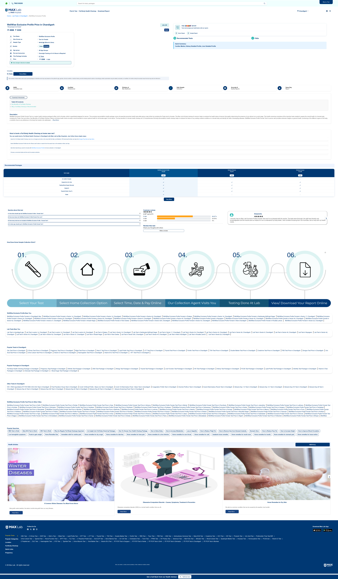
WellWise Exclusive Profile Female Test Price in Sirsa (97, 414)
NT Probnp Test (165, 539)
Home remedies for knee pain (136, 434)
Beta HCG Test (198, 536)
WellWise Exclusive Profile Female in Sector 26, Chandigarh (93, 318)
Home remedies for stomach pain (284, 434)
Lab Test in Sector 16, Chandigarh (120, 332)
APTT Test (63, 539)
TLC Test (72, 539)
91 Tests (41, 56)
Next (326, 217)
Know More (23, 74)
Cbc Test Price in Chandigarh (16, 350)
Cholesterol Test (135, 539)
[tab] (11, 536)
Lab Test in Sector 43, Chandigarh (217, 332)
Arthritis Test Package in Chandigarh (79, 369)
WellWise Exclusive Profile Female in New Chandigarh (229, 321)
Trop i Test (151, 536)
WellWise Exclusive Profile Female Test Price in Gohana (133, 405)
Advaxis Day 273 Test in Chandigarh (295, 387)
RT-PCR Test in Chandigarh (192, 541)
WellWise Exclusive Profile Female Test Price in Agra (24, 414)
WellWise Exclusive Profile (38, 148)
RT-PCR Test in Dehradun (173, 541)
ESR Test (43, 536)
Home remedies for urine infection (158, 434)
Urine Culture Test (26, 539)
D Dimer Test (33, 536)
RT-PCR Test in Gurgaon (122, 541)
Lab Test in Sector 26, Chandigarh (240, 332)
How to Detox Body (157, 431)
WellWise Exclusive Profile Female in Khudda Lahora (265, 321)
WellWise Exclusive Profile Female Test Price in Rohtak (60, 405)
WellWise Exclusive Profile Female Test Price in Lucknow (140, 409)
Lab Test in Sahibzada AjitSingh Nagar (145, 332)
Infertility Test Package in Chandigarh (305, 369)
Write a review (164, 230)
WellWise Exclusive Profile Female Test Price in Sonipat (214, 409)
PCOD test (266, 539)
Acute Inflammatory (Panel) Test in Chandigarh (218, 387)
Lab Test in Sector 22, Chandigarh (219, 334)
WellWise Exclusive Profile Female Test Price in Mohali (170, 405)
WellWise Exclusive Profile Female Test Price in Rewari (189, 411)
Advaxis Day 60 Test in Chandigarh (77, 389)
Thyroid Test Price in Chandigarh (175, 350)
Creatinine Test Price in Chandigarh (269, 350)
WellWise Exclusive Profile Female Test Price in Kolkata (113, 416)
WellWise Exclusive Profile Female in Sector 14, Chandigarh (62, 316)
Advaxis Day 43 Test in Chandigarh (28, 389)
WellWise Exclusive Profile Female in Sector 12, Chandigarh (102, 316)
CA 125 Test (123, 539)
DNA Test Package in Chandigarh (103, 369)
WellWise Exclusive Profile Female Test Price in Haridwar (76, 407)
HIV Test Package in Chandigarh (204, 369)
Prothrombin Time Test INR (264, 536)
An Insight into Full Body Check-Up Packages (101, 431)
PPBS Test (154, 539)
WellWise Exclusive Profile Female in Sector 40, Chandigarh (142, 316)
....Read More (55, 120)
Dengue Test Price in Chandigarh (313, 350)
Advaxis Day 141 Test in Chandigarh (271, 387)
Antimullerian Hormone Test (182, 536)
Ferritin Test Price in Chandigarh (197, 350)
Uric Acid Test (249, 536)
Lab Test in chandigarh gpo (15, 332)
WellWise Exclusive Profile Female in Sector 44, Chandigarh (191, 321)
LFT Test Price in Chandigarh (153, 350)
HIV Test (228, 536)
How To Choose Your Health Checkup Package (133, 431)
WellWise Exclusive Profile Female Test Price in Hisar (97, 405)
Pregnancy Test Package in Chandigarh (53, 369)
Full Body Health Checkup (87, 11)
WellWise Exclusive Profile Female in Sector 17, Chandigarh (296, 316)
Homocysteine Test (254, 539)
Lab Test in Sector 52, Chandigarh (50, 334)
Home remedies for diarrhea (114, 434)
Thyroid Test (100, 536)
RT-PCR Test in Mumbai (211, 541)
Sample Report (194, 33)
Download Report (103, 11)
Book (166, 30)
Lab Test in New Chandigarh (178, 334)
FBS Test (160, 536)
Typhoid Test (39, 539)
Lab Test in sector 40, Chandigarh (82, 332)
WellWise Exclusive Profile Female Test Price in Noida (230, 407)
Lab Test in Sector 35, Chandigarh (27, 334)
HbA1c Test (52, 536)
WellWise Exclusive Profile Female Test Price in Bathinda (102, 409)
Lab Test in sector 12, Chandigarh (59, 332)
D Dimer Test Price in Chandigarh (38, 350)
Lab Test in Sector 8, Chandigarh (263, 332)
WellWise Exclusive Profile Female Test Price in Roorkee (115, 411)
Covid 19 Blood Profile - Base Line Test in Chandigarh (96, 387)
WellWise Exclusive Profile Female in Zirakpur (178, 316)
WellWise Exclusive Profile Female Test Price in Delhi (24, 405)
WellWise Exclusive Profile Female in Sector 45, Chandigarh (172, 318)
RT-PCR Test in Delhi (155, 541)
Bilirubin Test (200, 539)
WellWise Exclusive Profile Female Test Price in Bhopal (301, 416)
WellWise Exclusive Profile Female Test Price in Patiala (40, 411)
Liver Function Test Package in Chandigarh (178, 369)
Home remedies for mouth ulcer (241, 434)
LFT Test (91, 536)
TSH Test (109, 536)
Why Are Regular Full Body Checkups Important (69, 431)
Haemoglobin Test (46, 541)
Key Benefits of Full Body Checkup (21, 104)
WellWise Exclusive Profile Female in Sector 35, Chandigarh (285, 318)
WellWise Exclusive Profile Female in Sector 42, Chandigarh (245, 318)
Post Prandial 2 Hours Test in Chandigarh (64, 387)
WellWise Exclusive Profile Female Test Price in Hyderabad (247, 414)
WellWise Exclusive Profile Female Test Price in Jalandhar (247, 405)
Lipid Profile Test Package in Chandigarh (278, 369)
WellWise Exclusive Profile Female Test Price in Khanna (133, 414)
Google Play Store (83, 139)
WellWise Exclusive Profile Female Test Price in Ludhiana (285, 405)
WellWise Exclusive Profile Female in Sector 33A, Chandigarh (150, 321)
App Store (91, 139)
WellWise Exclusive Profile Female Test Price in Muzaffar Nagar (229, 411)
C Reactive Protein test (84, 539)
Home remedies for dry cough (94, 434)
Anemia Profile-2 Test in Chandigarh (190, 387)
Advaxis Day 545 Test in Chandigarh (52, 389)
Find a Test (73, 11)
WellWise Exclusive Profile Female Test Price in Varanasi (269, 411)
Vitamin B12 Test (106, 541)
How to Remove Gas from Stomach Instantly (232, 431)
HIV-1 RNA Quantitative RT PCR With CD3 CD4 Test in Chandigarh (28, 387)
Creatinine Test (210, 536)
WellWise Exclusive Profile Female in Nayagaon (208, 318)
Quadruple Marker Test (228, 539)
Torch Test (145, 539)
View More (169, 199)
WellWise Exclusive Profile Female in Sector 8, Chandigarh (133, 318)
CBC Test (24, 536)
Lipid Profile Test (72, 536)
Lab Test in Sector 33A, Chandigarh (132, 334)
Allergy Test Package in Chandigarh (127, 369)
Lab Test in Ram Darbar (112, 334)
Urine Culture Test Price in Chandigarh (40, 353)
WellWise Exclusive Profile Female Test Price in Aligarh (225, 416)
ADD (163, 175)
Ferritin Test (133, 536)
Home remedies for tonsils (262, 434)
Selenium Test (177, 539)
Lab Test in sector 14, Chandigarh (36, 332)
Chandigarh (303, 11)
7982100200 (18, 3)
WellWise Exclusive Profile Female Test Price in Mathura (60, 414)
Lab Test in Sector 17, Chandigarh (170, 332)
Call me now (186, 577)
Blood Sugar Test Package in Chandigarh (64, 371)
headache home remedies (220, 434)
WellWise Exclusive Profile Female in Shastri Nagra (79, 321)
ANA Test (168, 536)
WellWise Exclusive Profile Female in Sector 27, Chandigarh (42, 321)
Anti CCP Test (98, 539)
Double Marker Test (121, 536)
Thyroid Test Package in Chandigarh (151, 369)
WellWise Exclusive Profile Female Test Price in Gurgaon (267, 407)
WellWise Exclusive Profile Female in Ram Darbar (113, 321)
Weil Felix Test (188, 539)
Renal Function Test (51, 539)
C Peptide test (25, 541)
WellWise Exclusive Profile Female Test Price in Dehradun (37, 407)
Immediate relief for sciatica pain (71, 434)
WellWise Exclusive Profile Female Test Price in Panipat (77, 411)
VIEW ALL (312, 445)
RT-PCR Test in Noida (139, 541)
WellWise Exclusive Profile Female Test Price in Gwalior (177, 409)
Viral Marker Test (93, 541)
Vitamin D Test (276, 539)
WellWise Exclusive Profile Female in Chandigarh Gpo (24, 316)
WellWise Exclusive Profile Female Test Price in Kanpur (152, 411)
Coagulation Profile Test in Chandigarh (164, 387)
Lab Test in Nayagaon (305, 332)
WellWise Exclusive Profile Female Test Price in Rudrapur (153, 407)
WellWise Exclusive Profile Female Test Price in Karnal (76, 416)
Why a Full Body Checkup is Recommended (24, 106)
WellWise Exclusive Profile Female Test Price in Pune (288, 409)
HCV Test (220, 536)
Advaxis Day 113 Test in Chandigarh (246, 387)
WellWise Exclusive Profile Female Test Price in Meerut (251, 409)
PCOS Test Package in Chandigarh (252, 369)
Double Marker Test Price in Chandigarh (243, 350)
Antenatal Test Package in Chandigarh (37, 371)
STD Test (57, 541)
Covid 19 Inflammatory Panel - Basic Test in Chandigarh (133, 387)
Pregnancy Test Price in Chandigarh (62, 350)
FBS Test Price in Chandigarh (291, 350)
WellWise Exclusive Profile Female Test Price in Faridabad (305, 407)
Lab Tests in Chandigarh (20, 16)
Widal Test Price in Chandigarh (85, 350)
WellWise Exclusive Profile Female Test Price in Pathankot (263, 416)
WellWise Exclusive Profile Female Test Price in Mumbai (64, 409)
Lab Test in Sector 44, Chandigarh (156, 334)
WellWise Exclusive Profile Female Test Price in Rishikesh (114, 407)
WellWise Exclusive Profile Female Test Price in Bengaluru (207, 414)
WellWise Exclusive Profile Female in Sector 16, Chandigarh (213, 316)
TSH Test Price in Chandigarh (219, 350)
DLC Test (35, 541)
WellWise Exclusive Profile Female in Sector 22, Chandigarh (304, 321)
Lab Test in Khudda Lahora (197, 334)
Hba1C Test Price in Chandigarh (107, 350)
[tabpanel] (277, 217)
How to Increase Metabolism (174, 431)
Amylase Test (241, 539)
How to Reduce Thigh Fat (208, 431)
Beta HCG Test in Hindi (30, 431)
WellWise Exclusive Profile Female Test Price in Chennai (285, 414)
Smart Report (181, 33)
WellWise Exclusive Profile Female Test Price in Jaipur (170, 414)
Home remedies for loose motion (308, 434)
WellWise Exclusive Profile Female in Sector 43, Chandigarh (53, 318)
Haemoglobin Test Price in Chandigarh (90, 353)
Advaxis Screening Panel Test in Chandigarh (129, 389)
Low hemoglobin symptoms (17, 434)
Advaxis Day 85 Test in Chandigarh (101, 389)
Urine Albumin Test (79, 541)
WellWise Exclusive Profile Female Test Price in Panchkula (208, 405)
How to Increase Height (288, 431)
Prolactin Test (238, 536)
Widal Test (61, 536)
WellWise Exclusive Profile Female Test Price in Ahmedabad (38, 416)
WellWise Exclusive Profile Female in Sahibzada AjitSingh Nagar (254, 316)
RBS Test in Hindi (13, 431)
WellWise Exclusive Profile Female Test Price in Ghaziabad (26, 409)
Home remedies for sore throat (181, 434)
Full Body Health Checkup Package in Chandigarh (23, 369)
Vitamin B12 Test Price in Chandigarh (116, 353)
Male (41, 46)
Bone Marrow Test (111, 539)
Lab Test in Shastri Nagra (95, 334)
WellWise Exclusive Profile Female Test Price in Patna (150, 416)
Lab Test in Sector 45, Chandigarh (286, 332)
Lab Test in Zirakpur (101, 332)
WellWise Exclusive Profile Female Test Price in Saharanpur (192, 407)
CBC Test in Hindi (45, 431)
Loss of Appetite (192, 431)
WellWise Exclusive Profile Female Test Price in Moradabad (187, 416)
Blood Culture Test (212, 539)
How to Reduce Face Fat (269, 431)
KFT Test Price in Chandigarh (140, 353)
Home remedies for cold (202, 434)
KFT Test (83, 536)
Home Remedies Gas (51, 434)
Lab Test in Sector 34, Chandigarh (193, 332)
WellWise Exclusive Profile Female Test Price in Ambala (306, 411)
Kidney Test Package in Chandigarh (228, 369)
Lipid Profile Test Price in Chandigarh (131, 350)
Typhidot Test (67, 541)
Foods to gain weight (35, 434)
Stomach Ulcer (254, 431)
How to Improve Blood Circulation (308, 431)
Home (9, 16)
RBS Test (142, 536)
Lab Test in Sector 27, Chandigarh (74, 334)
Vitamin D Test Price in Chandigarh (65, 353)
